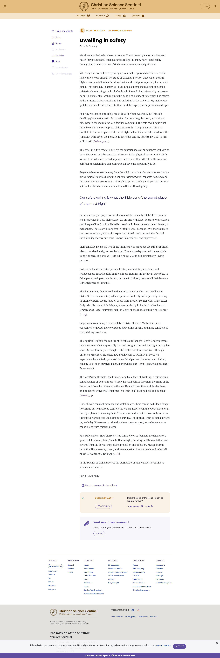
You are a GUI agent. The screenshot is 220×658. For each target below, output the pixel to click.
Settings (160, 560)
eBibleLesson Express (116, 576)
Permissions (143, 617)
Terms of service (117, 617)
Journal (71, 565)
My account (160, 565)
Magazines (73, 560)
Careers (51, 582)
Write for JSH (52, 571)
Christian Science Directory (118, 572)
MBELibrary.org (138, 568)
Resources (139, 560)
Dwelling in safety (103, 40)
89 (84, 314)
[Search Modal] (215, 6)
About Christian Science (142, 586)
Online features (134, 506)
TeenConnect (89, 568)
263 (117, 454)
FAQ (49, 578)
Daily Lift (136, 576)
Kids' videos (88, 572)
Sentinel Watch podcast (93, 590)
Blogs (86, 579)
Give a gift (159, 576)
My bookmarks (113, 565)
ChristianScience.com (141, 590)
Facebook (51, 585)
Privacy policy (130, 617)
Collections (88, 583)
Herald (70, 572)
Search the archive (115, 568)
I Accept (179, 646)
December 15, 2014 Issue (120, 30)
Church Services (139, 583)
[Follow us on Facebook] (132, 610)
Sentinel (71, 568)
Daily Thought (113, 583)
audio (94, 593)
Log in (205, 6)
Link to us (51, 575)
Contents (105, 506)
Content (88, 560)
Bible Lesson (137, 579)
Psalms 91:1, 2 (101, 141)
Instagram (52, 589)
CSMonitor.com (139, 572)
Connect (53, 560)
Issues (86, 565)
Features (113, 560)
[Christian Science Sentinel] (110, 6)
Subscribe (159, 568)
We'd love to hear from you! (111, 522)
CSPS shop (160, 579)
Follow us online (120, 610)
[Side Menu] (5, 6)
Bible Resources (90, 576)
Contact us (57, 566)
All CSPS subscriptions (164, 583)
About (135, 565)
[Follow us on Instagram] (138, 610)
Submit (99, 533)
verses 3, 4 (86, 395)
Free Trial (159, 572)
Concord (111, 579)
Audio (148, 506)
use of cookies (163, 645)
